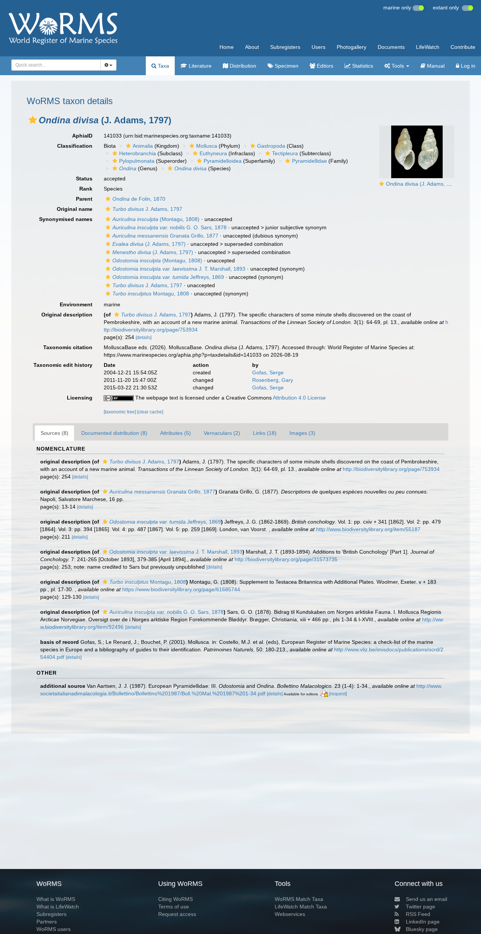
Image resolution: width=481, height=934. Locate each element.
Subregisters (285, 47)
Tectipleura (285, 153)
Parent (84, 199)
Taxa (162, 66)
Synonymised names (65, 219)
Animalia (143, 146)
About (252, 47)
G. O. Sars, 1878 (169, 227)
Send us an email (426, 899)
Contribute (463, 47)
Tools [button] (397, 66)
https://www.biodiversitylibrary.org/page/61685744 (181, 589)
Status (84, 179)
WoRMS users (53, 929)
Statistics (362, 66)
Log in (467, 66)
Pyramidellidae (309, 161)
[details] (143, 337)
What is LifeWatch (57, 907)
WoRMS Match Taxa (299, 899)
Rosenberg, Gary (272, 380)
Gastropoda (271, 146)
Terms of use (173, 907)
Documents (391, 47)
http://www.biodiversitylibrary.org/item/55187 (368, 529)
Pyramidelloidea (223, 161)
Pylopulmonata (136, 161)
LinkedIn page (423, 922)
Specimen (285, 66)
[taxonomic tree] (120, 412)
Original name (74, 209)
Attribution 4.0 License (299, 398)
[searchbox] (54, 65)
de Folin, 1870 (138, 199)
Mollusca (206, 146)
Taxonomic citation (67, 347)
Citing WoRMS (175, 899)
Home (226, 47)
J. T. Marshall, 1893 (178, 269)
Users (318, 47)
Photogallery (351, 47)
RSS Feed (418, 914)
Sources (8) (54, 433)
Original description (66, 315)
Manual (435, 66)
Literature (199, 66)
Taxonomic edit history (62, 365)
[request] (338, 693)
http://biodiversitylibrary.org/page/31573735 (285, 559)
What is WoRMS (55, 899)
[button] (33, 119)
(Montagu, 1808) (156, 219)
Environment (76, 304)
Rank (85, 189)
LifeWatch (427, 47)
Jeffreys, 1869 (168, 277)
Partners (46, 922)
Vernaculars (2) (222, 433)
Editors (324, 66)
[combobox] (56, 65)
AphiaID (82, 136)
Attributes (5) (175, 433)
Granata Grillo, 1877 (165, 236)
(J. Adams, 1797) (149, 244)
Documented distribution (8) (114, 433)
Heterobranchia (137, 153)
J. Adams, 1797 (147, 209)
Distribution (242, 66)
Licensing (79, 398)
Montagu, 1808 (150, 294)
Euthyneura (213, 153)
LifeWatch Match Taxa (301, 907)
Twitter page (420, 907)
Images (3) (302, 433)
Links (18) (265, 433)
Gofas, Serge (268, 372)
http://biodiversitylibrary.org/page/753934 (391, 469)
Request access (177, 914)
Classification (74, 146)
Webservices (290, 914)
